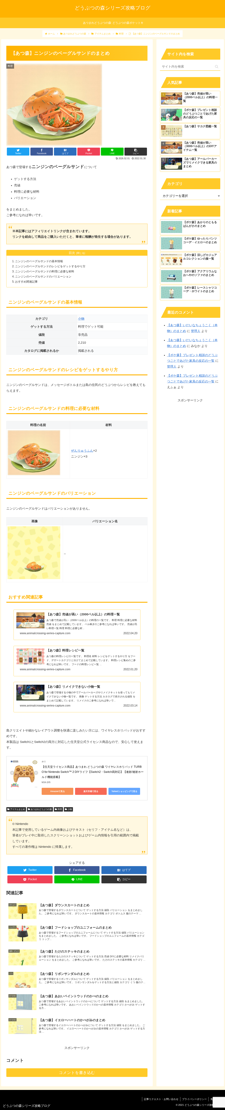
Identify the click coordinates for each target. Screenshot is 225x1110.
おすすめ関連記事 (26, 281)
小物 (81, 318)
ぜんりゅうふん (82, 450)
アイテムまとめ (17, 809)
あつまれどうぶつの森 (41, 809)
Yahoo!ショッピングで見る (124, 791)
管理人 (195, 331)
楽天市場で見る (90, 791)
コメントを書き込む (77, 1072)
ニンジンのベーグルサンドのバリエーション (43, 276)
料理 (60, 809)
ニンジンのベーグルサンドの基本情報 (39, 261)
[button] (217, 67)
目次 (72, 253)
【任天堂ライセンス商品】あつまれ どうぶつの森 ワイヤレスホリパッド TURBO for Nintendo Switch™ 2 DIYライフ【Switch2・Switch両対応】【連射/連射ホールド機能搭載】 (93, 771)
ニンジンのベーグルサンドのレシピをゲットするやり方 (50, 266)
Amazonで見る (57, 791)
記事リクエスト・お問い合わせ (161, 1099)
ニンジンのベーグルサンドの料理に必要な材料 (44, 271)
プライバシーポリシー (194, 1099)
